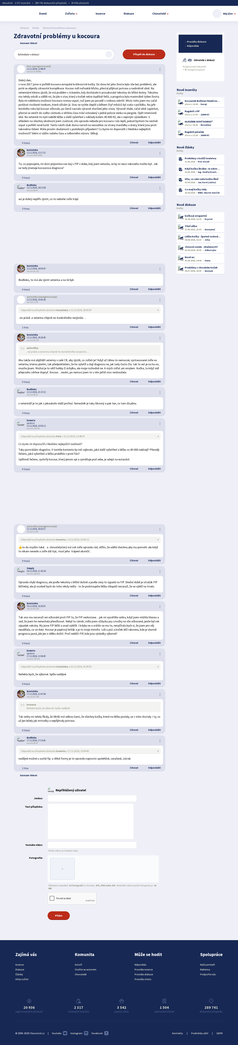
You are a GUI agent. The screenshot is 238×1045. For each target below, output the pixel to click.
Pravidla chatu (143, 979)
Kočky (35, 27)
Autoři (78, 964)
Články (19, 974)
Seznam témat (28, 43)
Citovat (133, 142)
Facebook (97, 1033)
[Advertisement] (89, 237)
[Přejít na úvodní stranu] (15, 27)
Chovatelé (159, 13)
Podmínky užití (199, 1033)
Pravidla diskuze (196, 41)
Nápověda (193, 45)
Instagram (76, 1033)
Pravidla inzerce (144, 969)
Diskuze (129, 13)
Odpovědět (154, 142)
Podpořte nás (208, 974)
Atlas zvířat (21, 979)
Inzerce (100, 13)
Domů (43, 13)
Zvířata (70, 13)
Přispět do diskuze (144, 54)
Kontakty (177, 1033)
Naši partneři (207, 964)
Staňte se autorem (85, 969)
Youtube (56, 1033)
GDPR (219, 1033)
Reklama (205, 969)
